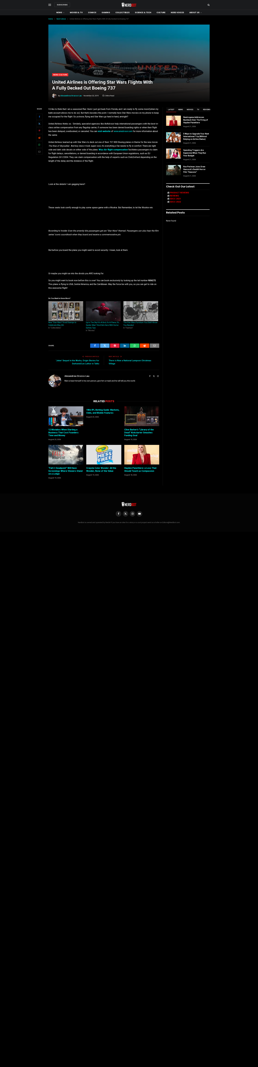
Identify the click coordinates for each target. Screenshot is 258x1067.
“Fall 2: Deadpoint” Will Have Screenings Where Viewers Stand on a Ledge (65, 471)
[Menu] (49, 5)
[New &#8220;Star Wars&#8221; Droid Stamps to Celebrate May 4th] (65, 311)
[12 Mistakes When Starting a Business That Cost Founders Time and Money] (65, 416)
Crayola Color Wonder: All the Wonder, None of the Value (101, 469)
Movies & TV (76, 12)
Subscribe (62, 5)
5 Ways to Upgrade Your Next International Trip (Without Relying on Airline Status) (196, 136)
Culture (161, 12)
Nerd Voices (177, 12)
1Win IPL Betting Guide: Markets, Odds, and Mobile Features (102, 411)
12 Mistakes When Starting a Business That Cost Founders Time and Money (63, 432)
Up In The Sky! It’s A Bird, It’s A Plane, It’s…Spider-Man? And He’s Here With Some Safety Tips (103, 325)
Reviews (206, 109)
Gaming (106, 12)
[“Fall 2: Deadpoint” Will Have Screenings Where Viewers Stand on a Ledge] (65, 454)
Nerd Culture (60, 74)
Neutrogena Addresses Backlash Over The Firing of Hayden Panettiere (195, 120)
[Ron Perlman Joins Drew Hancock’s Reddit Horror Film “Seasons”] (173, 170)
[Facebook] (39, 117)
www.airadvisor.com (123, 131)
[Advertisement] (129, 53)
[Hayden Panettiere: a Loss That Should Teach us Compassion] (141, 454)
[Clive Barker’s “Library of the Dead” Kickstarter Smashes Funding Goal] (141, 416)
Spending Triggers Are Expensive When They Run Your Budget (194, 153)
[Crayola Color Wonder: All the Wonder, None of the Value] (103, 454)
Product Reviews (179, 192)
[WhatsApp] (39, 145)
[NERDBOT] (129, 5)
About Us (194, 12)
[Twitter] (39, 124)
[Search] (208, 5)
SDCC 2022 (175, 202)
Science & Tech (143, 12)
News (59, 12)
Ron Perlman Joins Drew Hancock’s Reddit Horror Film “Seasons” (194, 169)
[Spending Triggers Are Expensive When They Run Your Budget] (173, 154)
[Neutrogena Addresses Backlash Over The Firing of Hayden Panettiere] (173, 121)
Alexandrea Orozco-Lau (71, 96)
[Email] (39, 152)
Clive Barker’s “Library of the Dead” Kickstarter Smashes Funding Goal (139, 432)
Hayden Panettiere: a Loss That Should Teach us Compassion (140, 469)
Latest (171, 109)
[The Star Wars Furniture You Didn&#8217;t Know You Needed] (140, 311)
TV (198, 109)
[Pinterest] (39, 131)
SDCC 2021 (175, 199)
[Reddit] (39, 138)
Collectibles (122, 12)
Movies (190, 109)
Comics (92, 12)
